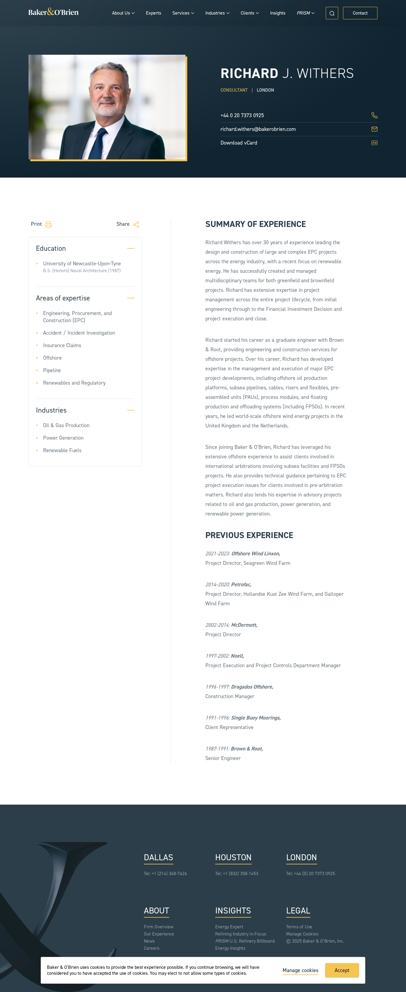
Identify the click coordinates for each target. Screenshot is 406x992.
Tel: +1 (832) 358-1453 (236, 873)
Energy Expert (229, 927)
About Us (121, 13)
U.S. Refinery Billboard (245, 941)
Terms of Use (299, 927)
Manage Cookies (302, 934)
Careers (151, 948)
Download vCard (239, 142)
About (156, 911)
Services (180, 13)
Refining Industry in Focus (240, 934)
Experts (153, 13)
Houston (233, 857)
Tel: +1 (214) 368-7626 (165, 873)
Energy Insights (230, 948)
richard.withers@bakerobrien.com (258, 129)
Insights (277, 13)
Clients (247, 13)
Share (124, 224)
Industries (215, 13)
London (301, 857)
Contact (360, 13)
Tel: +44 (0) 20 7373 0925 (310, 873)
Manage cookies (300, 970)
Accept (342, 970)
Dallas (158, 857)
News (149, 941)
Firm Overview (158, 927)
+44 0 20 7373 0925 (242, 115)
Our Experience (159, 934)
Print (37, 224)
